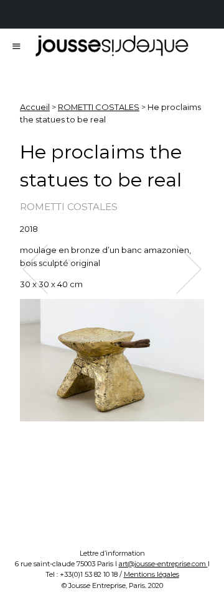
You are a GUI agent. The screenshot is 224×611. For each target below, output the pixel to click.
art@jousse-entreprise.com (163, 563)
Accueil (35, 107)
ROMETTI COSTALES (98, 107)
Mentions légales (151, 574)
